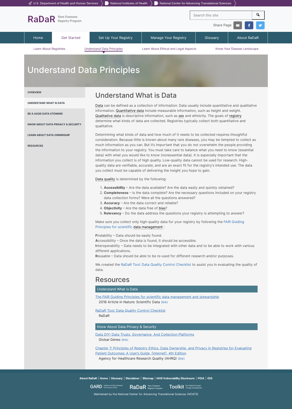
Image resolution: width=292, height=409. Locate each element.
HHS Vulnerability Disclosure (175, 378)
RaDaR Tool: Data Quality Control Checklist (156, 264)
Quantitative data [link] (130, 110)
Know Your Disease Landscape (236, 48)
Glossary (212, 37)
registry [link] (235, 116)
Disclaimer (133, 378)
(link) (164, 302)
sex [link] (181, 116)
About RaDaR (248, 37)
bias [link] (162, 208)
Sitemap (148, 378)
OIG (209, 378)
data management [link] (148, 227)
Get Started (70, 37)
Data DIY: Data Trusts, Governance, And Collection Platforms (144, 334)
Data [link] (99, 105)
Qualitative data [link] (108, 116)
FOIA (201, 378)
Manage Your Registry (168, 37)
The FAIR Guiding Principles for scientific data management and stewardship (157, 297)
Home (38, 37)
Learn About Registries (49, 48)
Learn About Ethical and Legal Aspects (169, 48)
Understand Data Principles (103, 48)
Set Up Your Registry (116, 37)
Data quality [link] (105, 179)
